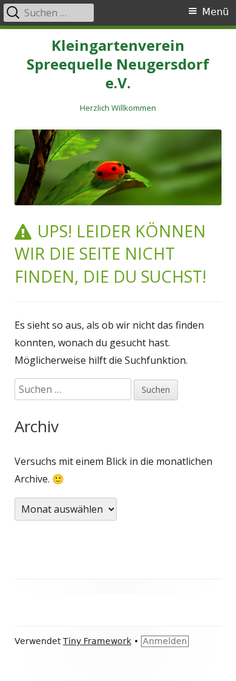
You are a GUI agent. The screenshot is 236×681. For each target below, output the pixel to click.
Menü (215, 12)
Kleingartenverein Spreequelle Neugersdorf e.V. (118, 64)
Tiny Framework (97, 641)
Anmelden (165, 641)
